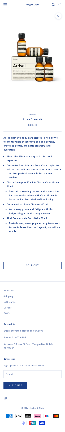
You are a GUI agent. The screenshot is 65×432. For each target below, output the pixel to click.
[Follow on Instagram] (5, 398)
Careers (7, 307)
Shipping (8, 296)
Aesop (32, 114)
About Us (8, 290)
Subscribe (15, 385)
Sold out (32, 265)
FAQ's (6, 313)
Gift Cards (9, 302)
